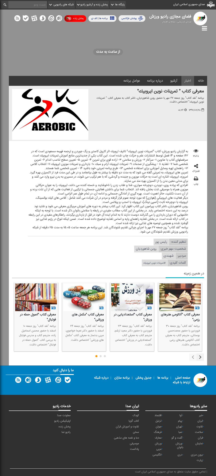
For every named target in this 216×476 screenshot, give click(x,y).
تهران (179, 426)
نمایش (199, 443)
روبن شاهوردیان (146, 249)
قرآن (200, 438)
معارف (158, 438)
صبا (180, 432)
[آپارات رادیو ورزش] (48, 381)
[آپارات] (34, 19)
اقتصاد (158, 415)
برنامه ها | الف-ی (99, 18)
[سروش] (42, 19)
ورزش (158, 443)
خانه (201, 80)
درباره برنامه (155, 80)
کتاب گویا (134, 421)
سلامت (199, 432)
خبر (201, 415)
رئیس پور (161, 242)
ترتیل (158, 421)
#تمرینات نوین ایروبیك (154, 263)
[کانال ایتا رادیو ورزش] (58, 381)
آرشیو (173, 80)
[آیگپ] (59, 19)
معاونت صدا (64, 415)
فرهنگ (158, 432)
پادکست (134, 449)
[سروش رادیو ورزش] (38, 381)
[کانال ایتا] (51, 19)
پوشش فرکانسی (129, 18)
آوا (181, 415)
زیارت (200, 460)
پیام (180, 421)
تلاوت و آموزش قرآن (127, 426)
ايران (200, 421)
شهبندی (168, 256)
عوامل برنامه (131, 80)
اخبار (188, 80)
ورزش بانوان (179, 445)
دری (180, 455)
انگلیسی (157, 455)
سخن (136, 432)
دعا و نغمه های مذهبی (126, 438)
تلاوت (200, 426)
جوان (159, 426)
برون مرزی (197, 455)
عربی (159, 449)
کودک (136, 415)
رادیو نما (66, 432)
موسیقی (134, 443)
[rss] (17, 19)
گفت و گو (176, 438)
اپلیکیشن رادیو (62, 421)
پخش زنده (78, 18)
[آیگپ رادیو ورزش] (28, 381)
